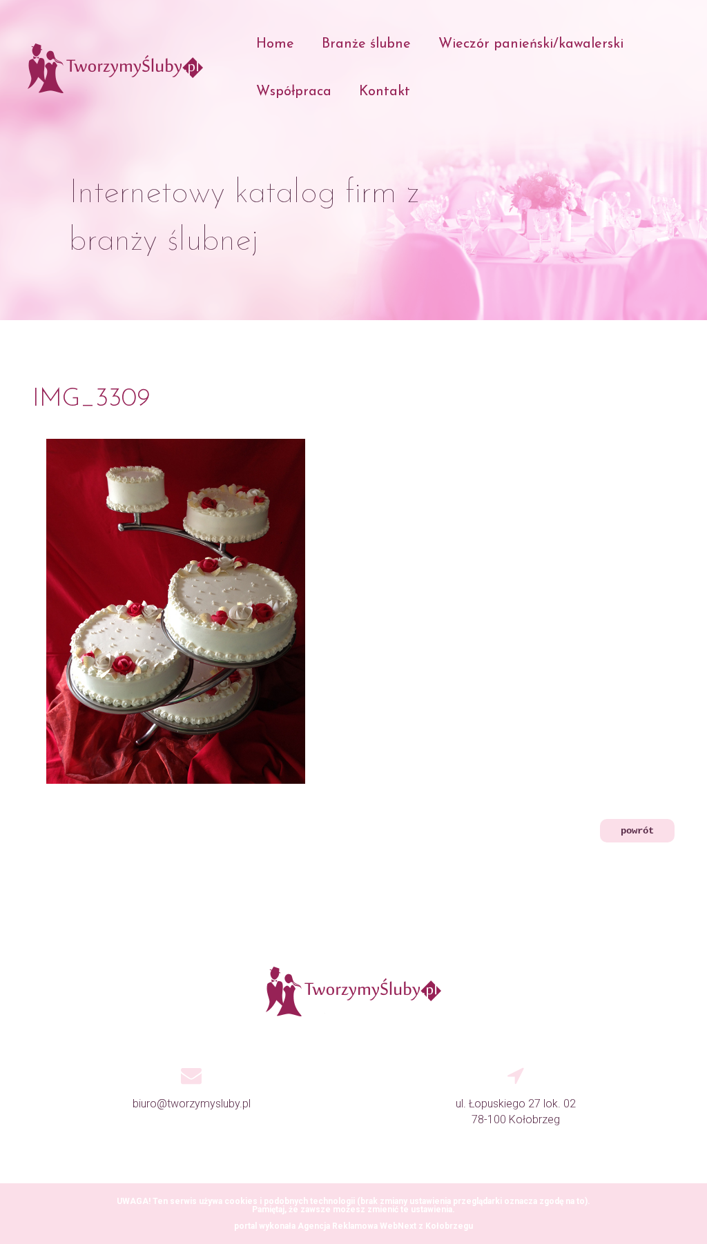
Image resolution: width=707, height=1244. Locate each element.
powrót (637, 830)
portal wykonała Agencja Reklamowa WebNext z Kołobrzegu (353, 1226)
